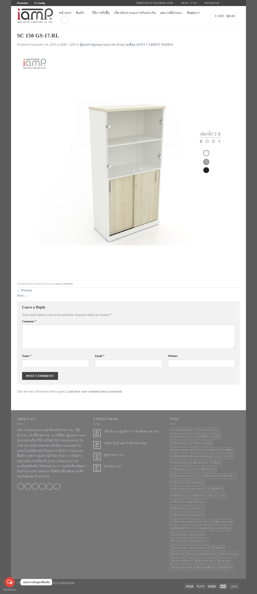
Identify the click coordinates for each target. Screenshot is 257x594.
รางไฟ (229, 456)
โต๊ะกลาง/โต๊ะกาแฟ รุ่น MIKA (187, 534)
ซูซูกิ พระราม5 (114, 454)
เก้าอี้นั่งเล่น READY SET (184, 476)
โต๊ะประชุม (223, 561)
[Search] (65, 20)
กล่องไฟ (215, 437)
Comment (29, 321)
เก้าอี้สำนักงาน (179, 495)
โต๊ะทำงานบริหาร (180, 561)
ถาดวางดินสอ (209, 450)
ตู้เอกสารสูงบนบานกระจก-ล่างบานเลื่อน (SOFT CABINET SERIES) (126, 44)
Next (22, 295)
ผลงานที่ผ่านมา (171, 12)
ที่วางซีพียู (226, 450)
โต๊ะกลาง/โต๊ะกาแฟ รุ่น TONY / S (189, 548)
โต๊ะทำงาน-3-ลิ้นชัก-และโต (202, 554)
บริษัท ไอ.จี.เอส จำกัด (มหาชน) (125, 443)
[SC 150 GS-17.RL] (128, 163)
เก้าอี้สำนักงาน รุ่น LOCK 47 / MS (189, 521)
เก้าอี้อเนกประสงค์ (222, 521)
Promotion (22, 3)
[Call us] (42, 486)
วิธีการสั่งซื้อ (101, 12)
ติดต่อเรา (193, 12)
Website (172, 356)
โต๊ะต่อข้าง (217, 548)
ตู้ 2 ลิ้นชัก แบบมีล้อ (200, 443)
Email (99, 356)
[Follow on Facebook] (226, 3)
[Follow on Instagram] (230, 3)
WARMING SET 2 (181, 437)
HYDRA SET (113, 466)
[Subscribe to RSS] (57, 486)
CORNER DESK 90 (181, 430)
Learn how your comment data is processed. (94, 391)
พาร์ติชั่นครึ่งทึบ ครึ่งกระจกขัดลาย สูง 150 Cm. (196, 456)
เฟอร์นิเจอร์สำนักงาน (183, 528)
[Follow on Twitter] (234, 3)
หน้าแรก (65, 12)
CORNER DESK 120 (207, 430)
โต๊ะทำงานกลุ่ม (228, 554)
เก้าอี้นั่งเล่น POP (206, 469)
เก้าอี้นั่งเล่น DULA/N (182, 469)
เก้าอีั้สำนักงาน (198, 462)
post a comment (64, 283)
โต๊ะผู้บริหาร (225, 567)
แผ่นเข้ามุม (224, 528)
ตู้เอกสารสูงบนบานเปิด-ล (184, 450)
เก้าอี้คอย (215, 462)
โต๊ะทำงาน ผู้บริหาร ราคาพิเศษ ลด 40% (131, 431)
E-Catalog (40, 3)
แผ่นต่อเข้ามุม (206, 528)
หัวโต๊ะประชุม (178, 462)
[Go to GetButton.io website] (9, 590)
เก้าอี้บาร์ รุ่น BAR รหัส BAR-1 (218, 476)
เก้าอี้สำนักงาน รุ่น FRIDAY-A (187, 508)
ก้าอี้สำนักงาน (178, 443)
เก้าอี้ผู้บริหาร (215, 489)
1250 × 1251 (68, 44)
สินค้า (80, 12)
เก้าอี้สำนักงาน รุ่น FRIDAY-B (187, 515)
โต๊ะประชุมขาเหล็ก (181, 567)
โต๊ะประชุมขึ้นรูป (205, 567)
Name (26, 356)
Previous (24, 290)
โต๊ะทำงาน (177, 554)
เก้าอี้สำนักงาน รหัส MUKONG (187, 502)
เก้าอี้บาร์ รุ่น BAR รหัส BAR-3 (187, 489)
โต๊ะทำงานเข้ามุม (203, 561)
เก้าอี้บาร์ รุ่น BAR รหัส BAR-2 (187, 482)
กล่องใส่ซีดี (201, 437)
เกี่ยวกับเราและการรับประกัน (135, 12)
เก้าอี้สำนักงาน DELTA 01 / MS (208, 495)
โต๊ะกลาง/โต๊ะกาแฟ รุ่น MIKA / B (189, 541)
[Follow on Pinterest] (238, 3)
